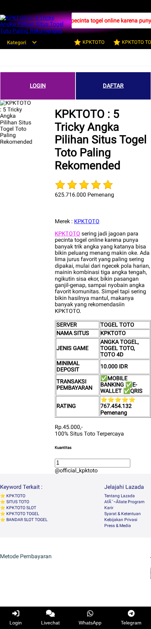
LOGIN (38, 85)
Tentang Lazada (119, 495)
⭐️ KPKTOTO (12, 495)
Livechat (50, 622)
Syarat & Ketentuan (122, 513)
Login (15, 622)
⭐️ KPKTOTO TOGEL (19, 513)
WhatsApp (90, 622)
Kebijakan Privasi (120, 519)
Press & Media (117, 525)
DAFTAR (113, 85)
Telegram (131, 622)
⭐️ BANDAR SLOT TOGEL (23, 519)
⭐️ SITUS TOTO (14, 501)
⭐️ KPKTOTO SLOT (18, 507)
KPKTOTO (86, 221)
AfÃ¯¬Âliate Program (124, 501)
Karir (108, 507)
